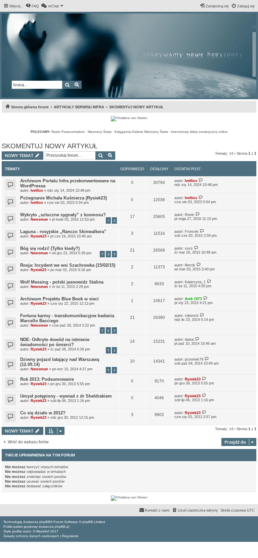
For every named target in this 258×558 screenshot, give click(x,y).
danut (189, 339)
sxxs (189, 248)
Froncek (192, 231)
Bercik (190, 265)
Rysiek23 (38, 236)
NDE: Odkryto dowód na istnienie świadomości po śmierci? (54, 342)
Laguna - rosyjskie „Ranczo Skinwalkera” (63, 231)
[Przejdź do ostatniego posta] (200, 180)
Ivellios (37, 190)
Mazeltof (42, 531)
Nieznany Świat (100, 132)
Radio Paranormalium (68, 132)
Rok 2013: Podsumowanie (47, 379)
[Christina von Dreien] (129, 118)
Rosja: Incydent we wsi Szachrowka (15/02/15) (67, 265)
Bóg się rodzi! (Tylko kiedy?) (50, 248)
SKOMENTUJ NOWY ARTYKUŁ (49, 146)
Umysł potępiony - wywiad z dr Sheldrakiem (66, 396)
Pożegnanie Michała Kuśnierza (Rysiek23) (63, 197)
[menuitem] (32, 6)
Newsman (39, 219)
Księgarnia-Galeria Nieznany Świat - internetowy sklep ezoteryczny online (171, 132)
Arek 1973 (193, 299)
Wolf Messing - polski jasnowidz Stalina (61, 282)
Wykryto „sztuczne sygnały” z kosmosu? (63, 214)
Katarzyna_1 (195, 282)
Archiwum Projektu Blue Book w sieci (59, 298)
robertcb (192, 315)
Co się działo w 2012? (43, 412)
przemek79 (194, 359)
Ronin (189, 215)
